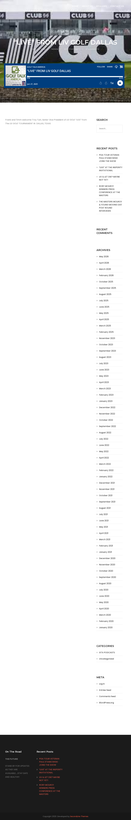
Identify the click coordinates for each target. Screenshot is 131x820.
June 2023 (104, 369)
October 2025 (106, 281)
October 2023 (106, 344)
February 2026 (106, 275)
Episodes (101, 6)
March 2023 (105, 388)
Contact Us (117, 6)
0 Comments (92, 49)
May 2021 (103, 526)
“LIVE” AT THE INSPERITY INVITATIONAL (110, 169)
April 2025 (104, 319)
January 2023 (105, 401)
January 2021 (105, 552)
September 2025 (107, 288)
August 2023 (105, 357)
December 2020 (107, 558)
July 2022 (103, 438)
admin (55, 49)
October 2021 (105, 495)
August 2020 (105, 583)
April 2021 (103, 533)
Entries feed (105, 690)
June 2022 (104, 445)
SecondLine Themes (79, 816)
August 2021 (105, 508)
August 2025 (105, 294)
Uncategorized (106, 658)
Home (75, 6)
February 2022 (106, 470)
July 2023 (103, 363)
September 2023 (107, 350)
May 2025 (104, 313)
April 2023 (104, 382)
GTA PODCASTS (72, 49)
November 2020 (107, 564)
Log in (102, 683)
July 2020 (103, 589)
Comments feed (107, 696)
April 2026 (104, 262)
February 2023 (106, 394)
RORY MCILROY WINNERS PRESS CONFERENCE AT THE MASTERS (109, 191)
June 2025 (104, 306)
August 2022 (105, 432)
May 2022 (103, 451)
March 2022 (105, 464)
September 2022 (107, 426)
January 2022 (105, 476)
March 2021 (104, 539)
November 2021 (106, 489)
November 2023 (107, 338)
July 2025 (103, 300)
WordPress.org (106, 702)
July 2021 (103, 514)
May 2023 (103, 376)
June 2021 (104, 520)
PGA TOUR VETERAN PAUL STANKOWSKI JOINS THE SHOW (109, 158)
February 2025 (106, 332)
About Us (87, 6)
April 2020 (104, 608)
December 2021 (107, 482)
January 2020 (106, 627)
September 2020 (107, 577)
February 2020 (106, 621)
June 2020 (104, 596)
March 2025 (105, 325)
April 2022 (104, 457)
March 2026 (105, 269)
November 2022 (107, 413)
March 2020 (105, 614)
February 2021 (106, 545)
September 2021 (107, 501)
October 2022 (106, 420)
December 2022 (107, 407)
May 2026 (104, 256)
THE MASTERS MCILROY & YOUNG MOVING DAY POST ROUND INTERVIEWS (110, 206)
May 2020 (104, 602)
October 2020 (106, 570)
